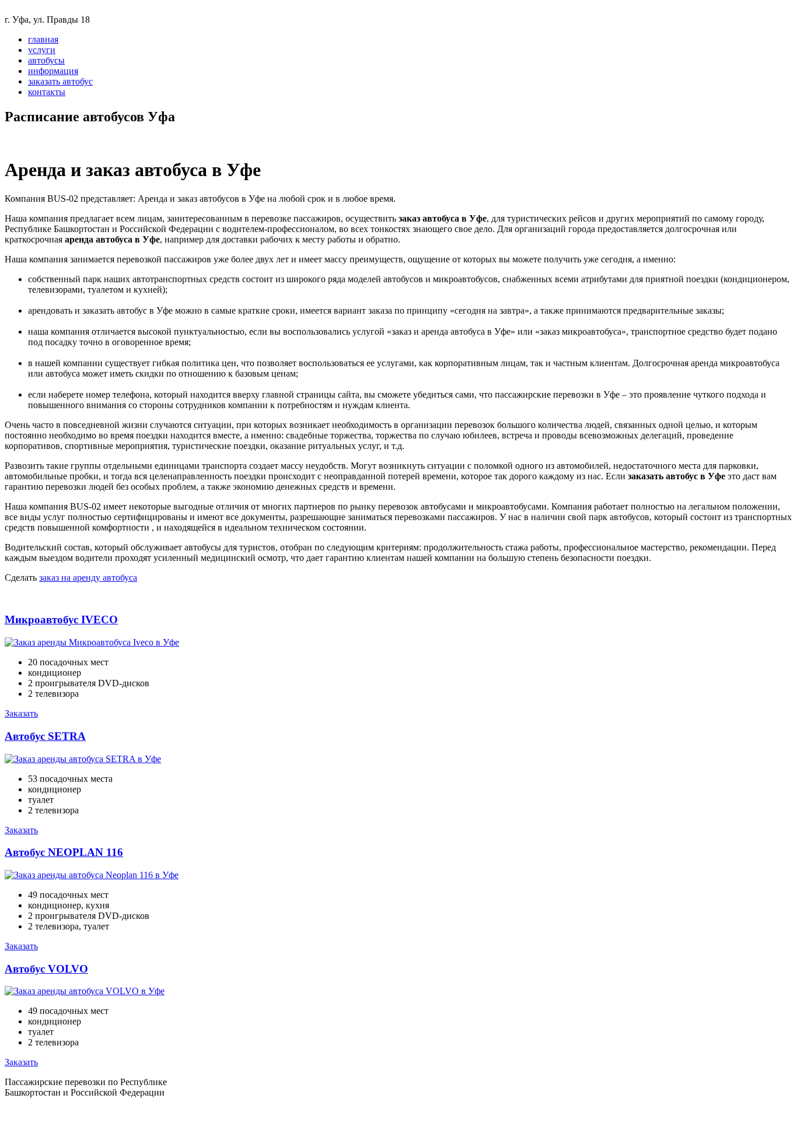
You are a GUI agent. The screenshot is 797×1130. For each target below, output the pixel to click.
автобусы (46, 60)
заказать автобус (60, 81)
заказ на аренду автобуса (88, 577)
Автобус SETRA (45, 736)
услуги (41, 50)
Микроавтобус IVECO (61, 619)
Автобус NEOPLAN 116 (64, 852)
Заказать (21, 713)
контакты (46, 92)
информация (53, 71)
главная (43, 39)
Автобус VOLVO (46, 969)
